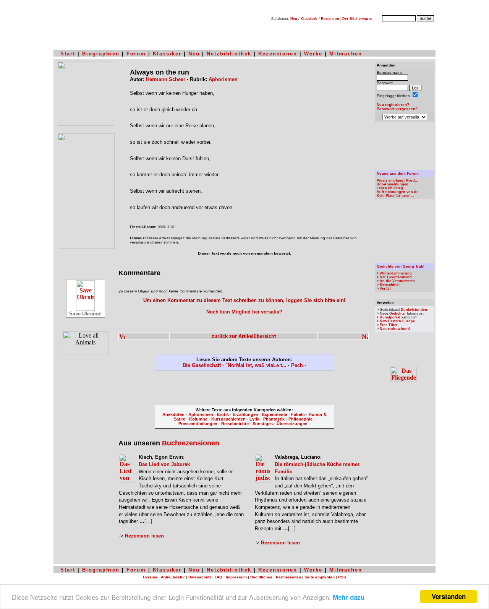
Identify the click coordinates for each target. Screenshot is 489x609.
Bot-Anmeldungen (392, 184)
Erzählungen (245, 414)
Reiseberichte (235, 423)
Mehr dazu (348, 597)
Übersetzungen (292, 423)
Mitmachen (345, 54)
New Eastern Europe (397, 321)
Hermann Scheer (165, 79)
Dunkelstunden (414, 310)
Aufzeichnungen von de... (399, 192)
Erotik (223, 414)
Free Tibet (388, 325)
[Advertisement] (244, 389)
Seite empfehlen (319, 577)
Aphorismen (223, 79)
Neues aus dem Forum (398, 173)
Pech (297, 365)
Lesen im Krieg (390, 188)
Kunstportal (390, 317)
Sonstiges (263, 423)
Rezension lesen (144, 536)
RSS (342, 577)
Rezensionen (277, 54)
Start (67, 54)
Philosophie (300, 419)
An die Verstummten (397, 281)
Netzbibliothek (229, 54)
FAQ (218, 577)
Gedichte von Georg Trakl (400, 266)
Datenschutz (199, 577)
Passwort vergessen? (397, 109)
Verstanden (449, 596)
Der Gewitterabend (396, 277)
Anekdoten (173, 414)
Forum (136, 54)
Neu (293, 19)
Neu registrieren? (393, 104)
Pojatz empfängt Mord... (397, 180)
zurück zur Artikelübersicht (244, 336)
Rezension (330, 19)
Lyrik (254, 419)
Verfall (385, 289)
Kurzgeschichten (228, 419)
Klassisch (309, 19)
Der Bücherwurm (357, 19)
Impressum (236, 577)
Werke (313, 54)
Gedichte (397, 313)
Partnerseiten (288, 577)
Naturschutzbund (395, 329)
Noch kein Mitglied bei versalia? (244, 312)
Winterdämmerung (396, 273)
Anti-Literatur (173, 577)
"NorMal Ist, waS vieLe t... (256, 365)
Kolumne (198, 419)
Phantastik (274, 419)
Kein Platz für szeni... (395, 196)
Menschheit (390, 285)
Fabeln (298, 414)
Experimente (274, 414)
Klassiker (167, 54)
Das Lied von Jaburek (164, 464)
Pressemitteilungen (197, 423)
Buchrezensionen (190, 443)
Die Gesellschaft (202, 365)
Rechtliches (261, 577)
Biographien (101, 54)
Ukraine (150, 577)
